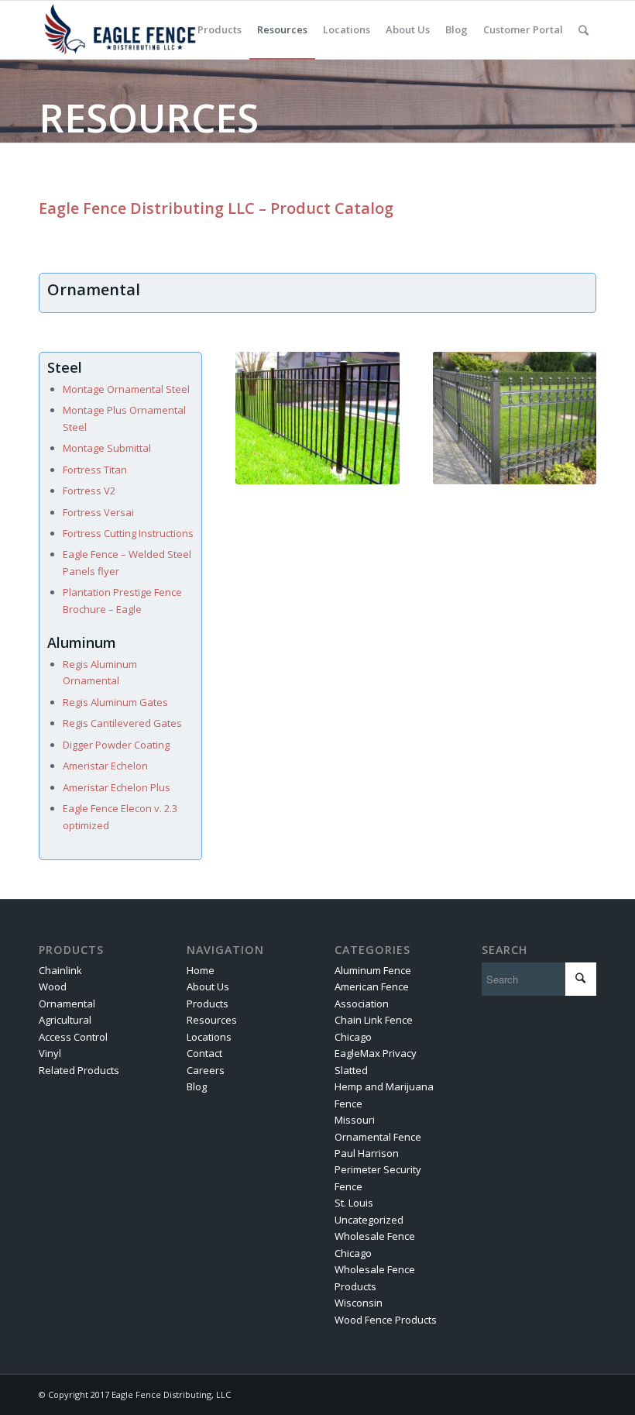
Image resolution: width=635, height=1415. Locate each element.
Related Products (79, 1070)
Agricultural (65, 1020)
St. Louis (354, 1203)
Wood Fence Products (386, 1320)
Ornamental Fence (378, 1137)
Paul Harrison (367, 1153)
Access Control (73, 1037)
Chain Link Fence (374, 1020)
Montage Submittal (107, 448)
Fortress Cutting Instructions (128, 533)
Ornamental (67, 1003)
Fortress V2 (89, 490)
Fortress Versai (98, 512)
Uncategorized (369, 1220)
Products (207, 1003)
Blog (197, 1086)
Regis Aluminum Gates (115, 702)
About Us (208, 986)
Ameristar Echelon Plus (116, 787)
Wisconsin (359, 1303)
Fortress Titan (95, 470)
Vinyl (50, 1053)
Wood (53, 986)
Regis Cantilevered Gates (122, 723)
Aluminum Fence (373, 970)
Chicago (353, 1037)
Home (201, 970)
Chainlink (60, 970)
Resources (212, 1020)
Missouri (355, 1120)
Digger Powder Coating (116, 745)
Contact (204, 1053)
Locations (209, 1037)
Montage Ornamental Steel (126, 389)
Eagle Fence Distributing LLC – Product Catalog (216, 208)
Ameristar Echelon (105, 766)
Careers (206, 1070)
